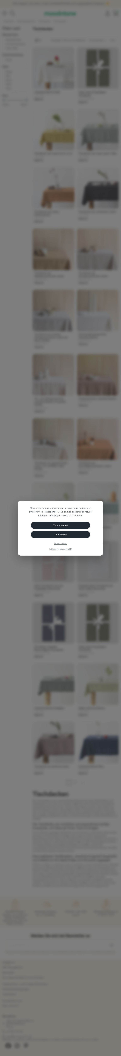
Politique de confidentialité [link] (60, 549)
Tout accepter (60, 525)
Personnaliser (60, 543)
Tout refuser (60, 534)
